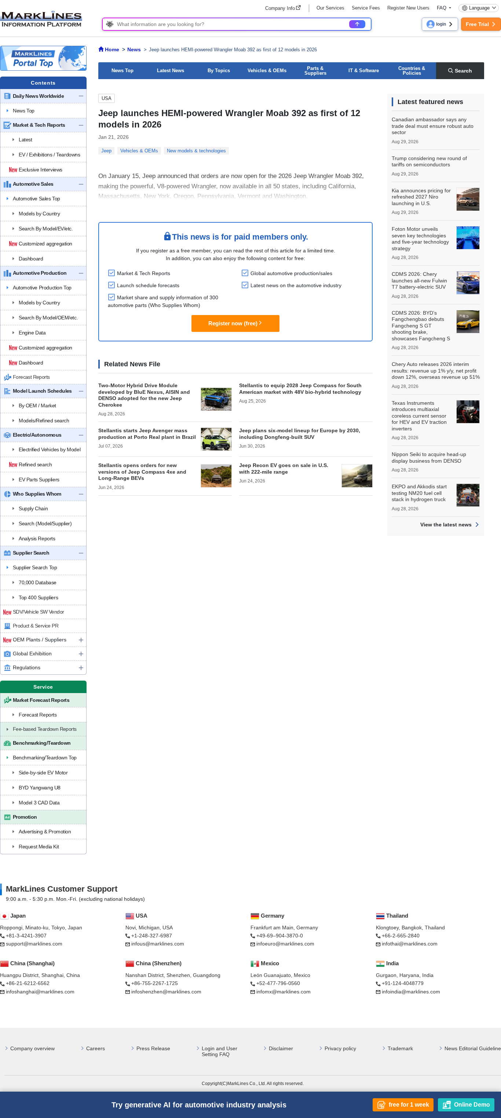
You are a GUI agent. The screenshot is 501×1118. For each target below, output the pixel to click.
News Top (122, 70)
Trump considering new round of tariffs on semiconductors (429, 161)
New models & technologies (196, 150)
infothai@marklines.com (410, 944)
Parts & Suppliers (315, 71)
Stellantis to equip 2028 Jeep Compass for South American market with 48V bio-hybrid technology (300, 388)
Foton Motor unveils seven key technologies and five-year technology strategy (420, 238)
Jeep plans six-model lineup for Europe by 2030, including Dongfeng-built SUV (299, 433)
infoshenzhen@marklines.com (166, 992)
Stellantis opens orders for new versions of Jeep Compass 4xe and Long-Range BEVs (142, 471)
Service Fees (366, 8)
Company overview (32, 1048)
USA (106, 98)
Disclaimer (281, 1048)
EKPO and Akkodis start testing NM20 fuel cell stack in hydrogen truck (419, 493)
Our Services (330, 8)
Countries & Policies (411, 71)
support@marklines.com (34, 944)
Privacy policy (340, 1048)
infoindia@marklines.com (411, 992)
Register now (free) (232, 323)
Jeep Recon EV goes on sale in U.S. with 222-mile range (283, 468)
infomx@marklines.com (283, 992)
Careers (95, 1048)
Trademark (400, 1048)
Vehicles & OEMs (267, 70)
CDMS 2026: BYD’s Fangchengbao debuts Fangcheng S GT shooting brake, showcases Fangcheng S (421, 325)
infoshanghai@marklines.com (40, 992)
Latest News (170, 70)
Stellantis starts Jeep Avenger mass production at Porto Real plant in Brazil (147, 433)
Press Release (153, 1048)
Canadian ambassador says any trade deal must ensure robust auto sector (432, 125)
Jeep (106, 150)
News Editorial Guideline (473, 1048)
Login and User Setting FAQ (219, 1051)
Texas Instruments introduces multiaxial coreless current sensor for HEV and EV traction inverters (419, 416)
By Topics (219, 70)
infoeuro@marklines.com (285, 944)
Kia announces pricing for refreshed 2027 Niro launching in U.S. (421, 197)
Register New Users (408, 8)
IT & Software (363, 70)
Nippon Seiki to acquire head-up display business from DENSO (429, 457)
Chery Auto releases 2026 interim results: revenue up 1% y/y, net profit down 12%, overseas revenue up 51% (436, 370)
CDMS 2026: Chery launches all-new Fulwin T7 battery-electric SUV (419, 280)
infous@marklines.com (157, 944)
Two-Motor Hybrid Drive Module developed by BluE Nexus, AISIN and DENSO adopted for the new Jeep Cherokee (144, 395)
